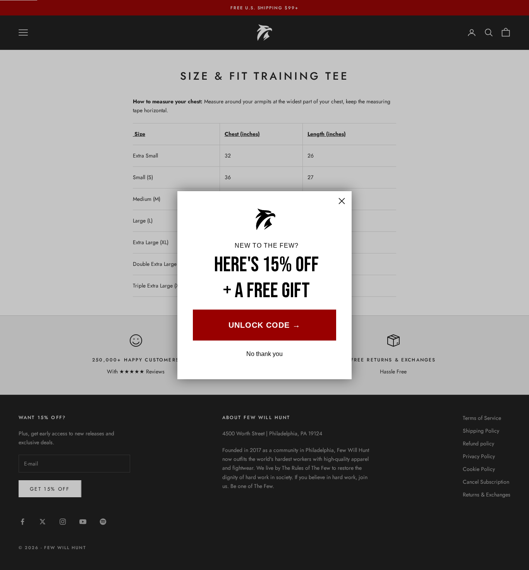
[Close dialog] (342, 201)
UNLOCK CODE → (264, 325)
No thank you (264, 354)
